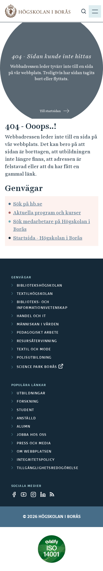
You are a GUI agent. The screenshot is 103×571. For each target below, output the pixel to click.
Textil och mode (34, 349)
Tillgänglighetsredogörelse (47, 468)
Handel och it (31, 316)
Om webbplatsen (34, 452)
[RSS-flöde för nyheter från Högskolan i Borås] (54, 494)
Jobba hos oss (32, 435)
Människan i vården (38, 324)
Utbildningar (31, 393)
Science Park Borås (37, 367)
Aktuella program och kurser (47, 212)
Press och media (34, 443)
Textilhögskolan (35, 294)
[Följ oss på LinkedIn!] (44, 494)
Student (25, 410)
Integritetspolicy (36, 460)
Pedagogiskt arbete (38, 333)
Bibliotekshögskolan (39, 286)
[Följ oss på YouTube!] (25, 494)
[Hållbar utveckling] (51, 549)
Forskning (28, 402)
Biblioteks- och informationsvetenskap (42, 305)
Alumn (23, 427)
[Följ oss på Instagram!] (34, 494)
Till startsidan (50, 111)
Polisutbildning (34, 358)
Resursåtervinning (37, 341)
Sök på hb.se (27, 204)
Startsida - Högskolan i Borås (47, 238)
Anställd (26, 418)
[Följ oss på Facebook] (15, 494)
